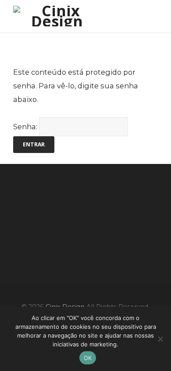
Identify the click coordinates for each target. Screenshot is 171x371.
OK (88, 357)
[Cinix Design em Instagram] (85, 230)
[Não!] (160, 339)
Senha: (26, 126)
